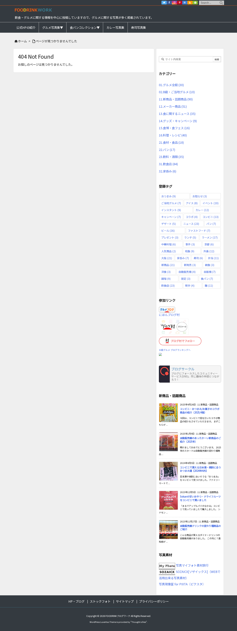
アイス (192, 203)
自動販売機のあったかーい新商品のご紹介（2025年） (200, 439)
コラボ (192, 217)
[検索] (221, 3)
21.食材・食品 (171, 142)
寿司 (198, 258)
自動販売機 (187, 272)
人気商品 (168, 251)
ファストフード (199, 230)
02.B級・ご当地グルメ (177, 92)
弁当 (213, 258)
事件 (190, 244)
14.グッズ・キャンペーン (178, 121)
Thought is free (138, 621)
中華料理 (168, 244)
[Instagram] (174, 2)
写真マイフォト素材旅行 (191, 565)
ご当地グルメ (171, 203)
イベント (210, 203)
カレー (202, 210)
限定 (185, 279)
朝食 (209, 265)
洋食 (166, 272)
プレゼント (169, 237)
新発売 (190, 265)
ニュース (191, 224)
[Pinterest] (179, 2)
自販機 (210, 272)
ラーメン (210, 237)
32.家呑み (167, 171)
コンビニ (210, 217)
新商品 (168, 265)
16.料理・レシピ (173, 135)
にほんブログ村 (169, 314)
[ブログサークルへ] (190, 374)
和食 (189, 251)
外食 (208, 251)
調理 (166, 279)
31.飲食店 (168, 164)
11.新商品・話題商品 (176, 99)
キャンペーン (171, 217)
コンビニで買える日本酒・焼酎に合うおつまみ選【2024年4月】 (200, 469)
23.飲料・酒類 (171, 156)
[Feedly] (195, 2)
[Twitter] (164, 2)
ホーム (22, 41)
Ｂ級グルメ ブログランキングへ (175, 349)
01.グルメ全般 (171, 85)
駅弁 (189, 285)
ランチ (190, 237)
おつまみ (168, 196)
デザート (168, 224)
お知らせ (199, 196)
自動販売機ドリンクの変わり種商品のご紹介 (200, 527)
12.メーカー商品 (173, 106)
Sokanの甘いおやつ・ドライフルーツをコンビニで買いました (200, 498)
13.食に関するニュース (177, 113)
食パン (207, 279)
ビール (168, 230)
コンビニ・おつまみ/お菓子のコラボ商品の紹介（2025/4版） (199, 410)
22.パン (167, 149)
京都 (209, 244)
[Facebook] (169, 2)
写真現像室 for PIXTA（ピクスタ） (182, 584)
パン (211, 224)
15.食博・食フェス (174, 128)
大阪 (166, 258)
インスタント (171, 210)
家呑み (183, 258)
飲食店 (168, 285)
